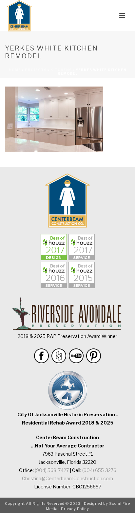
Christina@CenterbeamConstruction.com (67, 478)
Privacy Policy (75, 508)
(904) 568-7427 (52, 470)
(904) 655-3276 (99, 470)
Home (15, 70)
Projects (36, 70)
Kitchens (61, 70)
